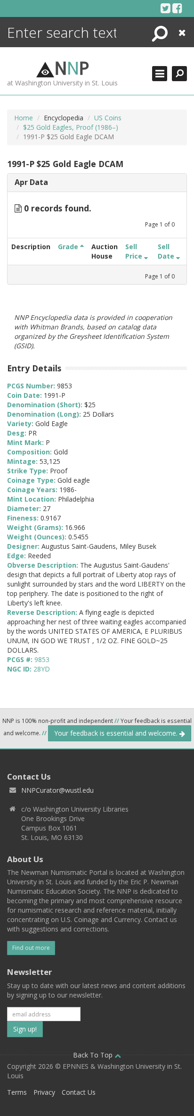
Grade (69, 246)
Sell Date (167, 251)
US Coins (107, 117)
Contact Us (79, 1092)
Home (23, 117)
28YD (41, 668)
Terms (17, 1092)
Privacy (44, 1092)
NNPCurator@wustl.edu (57, 790)
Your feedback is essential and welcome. (116, 733)
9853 (41, 659)
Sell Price (134, 251)
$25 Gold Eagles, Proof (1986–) (70, 127)
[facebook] (177, 8)
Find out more (31, 948)
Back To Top (93, 1054)
